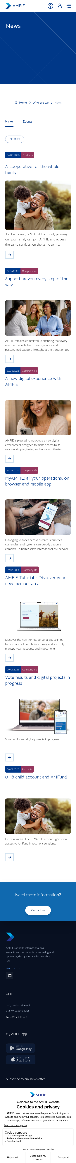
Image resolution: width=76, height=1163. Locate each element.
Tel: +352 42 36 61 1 (16, 1017)
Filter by (14, 139)
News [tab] (9, 121)
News (58, 102)
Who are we (41, 102)
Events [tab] (27, 121)
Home (23, 102)
